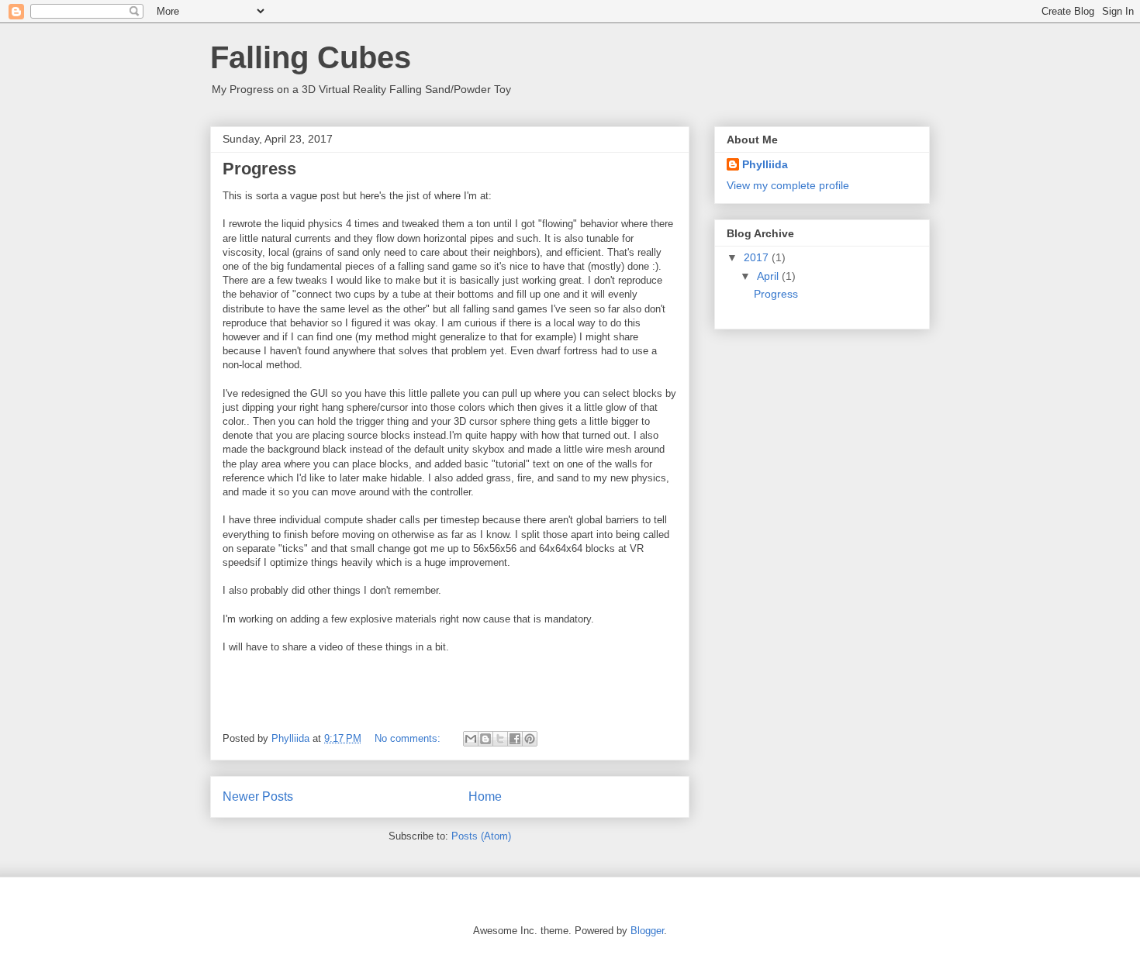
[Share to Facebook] (515, 738)
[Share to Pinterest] (529, 738)
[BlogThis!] (485, 738)
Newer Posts (258, 796)
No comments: (409, 738)
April (769, 276)
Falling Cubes (310, 57)
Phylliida (765, 164)
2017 (758, 257)
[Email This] (470, 738)
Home (485, 796)
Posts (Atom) (481, 836)
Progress (259, 168)
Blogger (647, 930)
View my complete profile (788, 185)
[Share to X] (500, 738)
